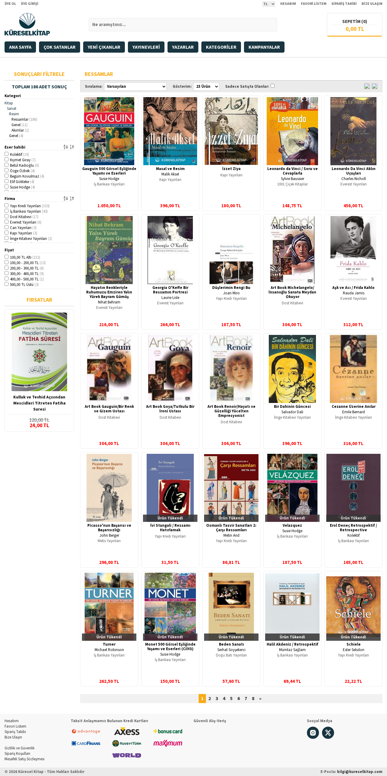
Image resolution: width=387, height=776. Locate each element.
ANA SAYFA (20, 47)
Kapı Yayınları (23, 233)
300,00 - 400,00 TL (27, 274)
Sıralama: (93, 86)
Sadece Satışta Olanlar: (247, 86)
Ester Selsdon (353, 650)
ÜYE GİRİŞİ (29, 3)
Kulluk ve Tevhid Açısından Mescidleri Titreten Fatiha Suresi (39, 403)
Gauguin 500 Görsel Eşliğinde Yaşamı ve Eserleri (109, 171)
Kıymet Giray (23, 160)
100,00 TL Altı (25, 257)
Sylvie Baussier (292, 179)
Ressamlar (24, 119)
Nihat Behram (109, 302)
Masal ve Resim (170, 169)
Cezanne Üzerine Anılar (354, 406)
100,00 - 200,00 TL (28, 263)
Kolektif (19, 154)
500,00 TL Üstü (24, 284)
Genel (19, 125)
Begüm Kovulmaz (27, 176)
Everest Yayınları (25, 222)
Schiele (353, 644)
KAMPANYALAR (264, 47)
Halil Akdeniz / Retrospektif (292, 644)
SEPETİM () (354, 21)
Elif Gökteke (22, 182)
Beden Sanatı (231, 644)
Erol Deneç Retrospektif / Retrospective (353, 528)
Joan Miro (231, 293)
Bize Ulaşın (13, 737)
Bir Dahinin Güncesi (292, 406)
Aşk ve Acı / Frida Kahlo (353, 287)
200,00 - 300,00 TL (27, 268)
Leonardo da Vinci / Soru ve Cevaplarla (292, 171)
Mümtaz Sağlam (292, 650)
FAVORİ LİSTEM (314, 3)
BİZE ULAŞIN (372, 3)
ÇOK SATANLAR (60, 47)
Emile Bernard (353, 412)
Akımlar (20, 130)
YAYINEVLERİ (146, 47)
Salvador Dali (292, 412)
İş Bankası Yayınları (29, 211)
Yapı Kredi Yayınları (30, 206)
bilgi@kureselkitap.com (359, 771)
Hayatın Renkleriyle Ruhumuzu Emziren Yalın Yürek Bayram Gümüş (109, 292)
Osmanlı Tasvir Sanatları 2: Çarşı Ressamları (231, 528)
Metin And (231, 535)
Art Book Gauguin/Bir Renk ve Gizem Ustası (109, 409)
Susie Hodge (22, 187)
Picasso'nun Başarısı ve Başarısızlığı (109, 528)
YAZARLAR (183, 47)
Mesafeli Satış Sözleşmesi (24, 759)
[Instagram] (313, 737)
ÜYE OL (10, 3)
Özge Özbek (22, 171)
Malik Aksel (170, 174)
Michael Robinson (109, 650)
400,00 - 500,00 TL (27, 279)
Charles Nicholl (353, 179)
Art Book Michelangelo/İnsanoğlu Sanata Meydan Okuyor (292, 292)
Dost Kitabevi (24, 217)
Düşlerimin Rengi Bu (231, 287)
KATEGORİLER (221, 47)
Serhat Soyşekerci (231, 650)
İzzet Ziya (231, 169)
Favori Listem (15, 726)
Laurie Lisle (170, 297)
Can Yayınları (23, 228)
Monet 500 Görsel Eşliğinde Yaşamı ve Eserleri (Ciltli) (170, 647)
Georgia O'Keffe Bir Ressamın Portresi (170, 290)
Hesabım (12, 721)
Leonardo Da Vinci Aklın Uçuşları (354, 171)
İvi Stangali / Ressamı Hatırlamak (170, 528)
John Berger (109, 535)
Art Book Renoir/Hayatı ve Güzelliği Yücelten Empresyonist (231, 411)
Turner (109, 644)
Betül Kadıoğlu (24, 165)
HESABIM (288, 3)
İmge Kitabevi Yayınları (31, 238)
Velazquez (292, 525)
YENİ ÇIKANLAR (104, 47)
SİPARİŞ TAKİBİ (344, 3)
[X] (328, 737)
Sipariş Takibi (15, 732)
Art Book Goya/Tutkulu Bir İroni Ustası (170, 409)
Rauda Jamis (353, 293)
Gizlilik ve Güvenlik (19, 748)
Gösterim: (182, 86)
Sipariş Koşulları (17, 753)
